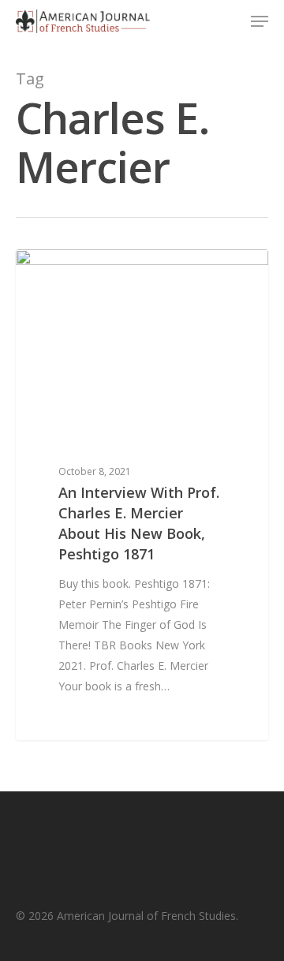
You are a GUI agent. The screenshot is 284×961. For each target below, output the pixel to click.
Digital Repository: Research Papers (139, 274)
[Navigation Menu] (259, 21)
